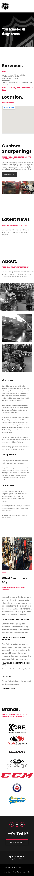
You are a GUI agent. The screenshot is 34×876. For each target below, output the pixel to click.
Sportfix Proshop (14, 868)
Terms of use (7, 872)
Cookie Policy (26, 872)
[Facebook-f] (11, 824)
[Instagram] (22, 824)
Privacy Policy (17, 872)
